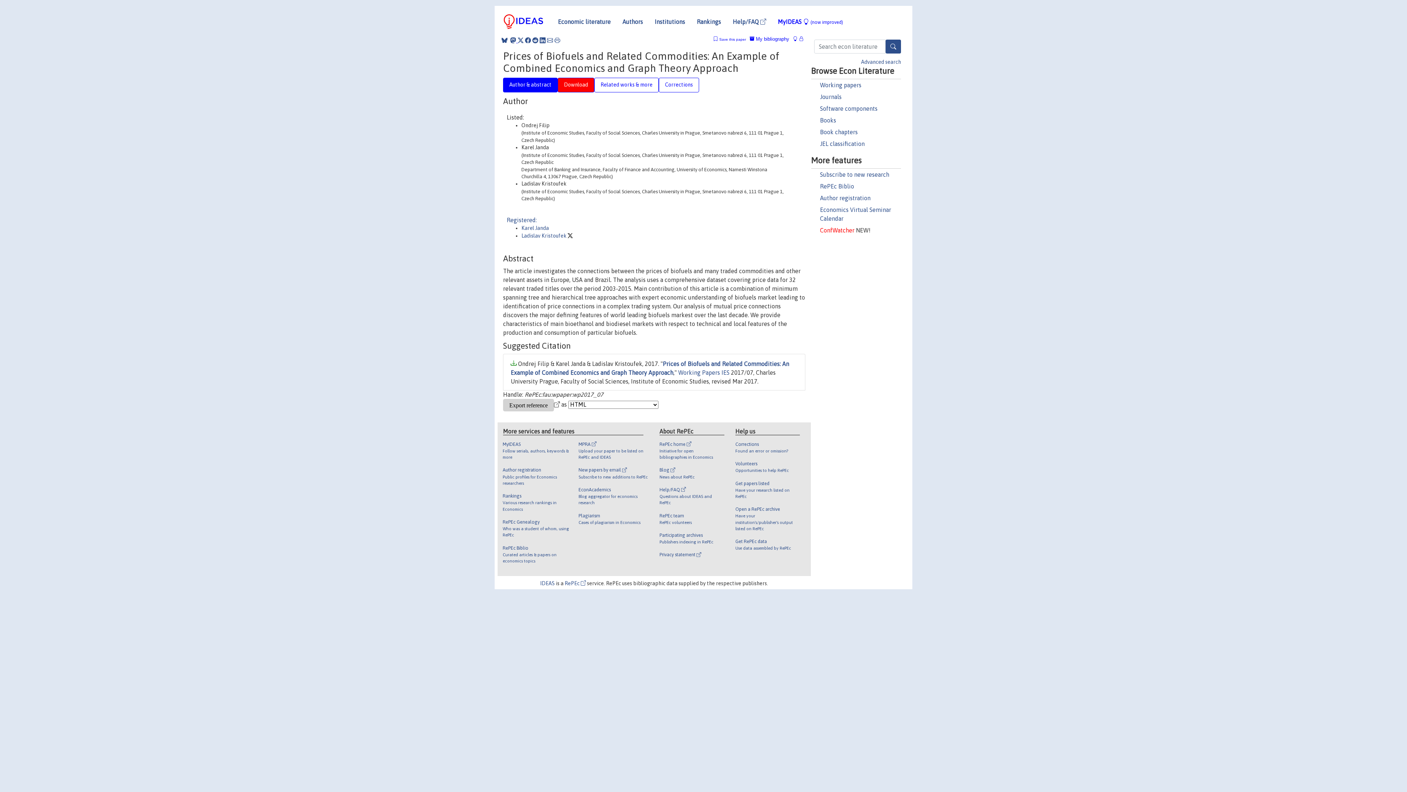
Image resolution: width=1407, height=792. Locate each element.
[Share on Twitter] (521, 40)
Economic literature (584, 21)
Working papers (840, 85)
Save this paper (732, 39)
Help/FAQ (746, 21)
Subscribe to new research (854, 174)
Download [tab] (576, 85)
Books (828, 120)
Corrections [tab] (679, 85)
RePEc (573, 583)
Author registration (845, 198)
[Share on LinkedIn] (543, 40)
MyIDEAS (810, 21)
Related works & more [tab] (627, 85)
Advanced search (881, 62)
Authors (633, 21)
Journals (831, 97)
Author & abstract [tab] (530, 85)
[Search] (893, 47)
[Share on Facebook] (528, 40)
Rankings (709, 21)
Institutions (670, 21)
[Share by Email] (550, 40)
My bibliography (771, 39)
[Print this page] (557, 40)
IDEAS (547, 583)
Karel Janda (535, 228)
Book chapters (839, 132)
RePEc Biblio (837, 186)
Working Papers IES (704, 372)
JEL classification (842, 143)
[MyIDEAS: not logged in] (797, 39)
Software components (849, 108)
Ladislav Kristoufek (544, 236)
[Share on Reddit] (535, 40)
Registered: (522, 220)
